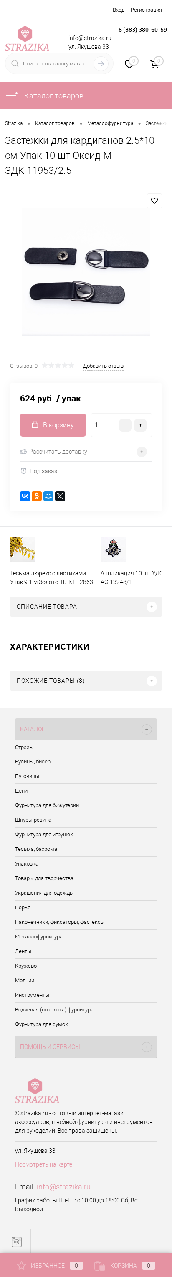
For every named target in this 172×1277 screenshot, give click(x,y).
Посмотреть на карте (43, 1164)
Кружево (26, 966)
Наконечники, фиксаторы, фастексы (60, 922)
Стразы (24, 747)
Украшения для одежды (44, 893)
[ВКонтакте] (25, 496)
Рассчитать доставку (58, 451)
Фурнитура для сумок (41, 1024)
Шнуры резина (33, 820)
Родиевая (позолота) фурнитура (54, 1009)
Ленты (23, 951)
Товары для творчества (44, 878)
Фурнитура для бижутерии (47, 805)
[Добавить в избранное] (154, 200)
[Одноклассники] (37, 496)
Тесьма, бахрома (36, 849)
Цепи (21, 791)
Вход (118, 10)
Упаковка (26, 864)
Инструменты (32, 995)
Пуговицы (27, 776)
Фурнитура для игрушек (44, 834)
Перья (22, 907)
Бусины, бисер (33, 761)
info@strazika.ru (64, 1186)
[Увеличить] (86, 272)
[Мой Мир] (48, 496)
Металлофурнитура (39, 936)
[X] (60, 496)
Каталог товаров (53, 95)
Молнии (24, 980)
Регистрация (146, 10)
